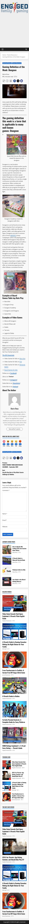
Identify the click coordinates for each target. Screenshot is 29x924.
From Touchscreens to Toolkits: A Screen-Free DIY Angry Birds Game (13, 671)
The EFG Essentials (8, 355)
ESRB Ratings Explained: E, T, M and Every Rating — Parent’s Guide (13, 747)
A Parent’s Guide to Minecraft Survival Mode (6, 560)
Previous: (12, 465)
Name (4, 514)
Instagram (13, 380)
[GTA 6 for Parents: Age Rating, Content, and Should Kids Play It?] (14, 847)
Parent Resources (17, 63)
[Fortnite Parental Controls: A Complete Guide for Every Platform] (14, 709)
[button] (2, 49)
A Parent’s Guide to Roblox (11, 696)
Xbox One (22, 358)
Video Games (7, 609)
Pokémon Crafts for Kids (6, 570)
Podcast (15, 386)
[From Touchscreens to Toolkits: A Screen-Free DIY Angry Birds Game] (14, 660)
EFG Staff (4, 649)
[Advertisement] (14, 30)
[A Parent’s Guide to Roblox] (14, 685)
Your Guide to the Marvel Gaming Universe (6, 581)
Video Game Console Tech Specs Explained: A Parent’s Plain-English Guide (13, 616)
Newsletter (16, 383)
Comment (6, 490)
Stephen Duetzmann (7, 620)
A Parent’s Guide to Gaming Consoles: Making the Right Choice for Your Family (14, 644)
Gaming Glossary (7, 63)
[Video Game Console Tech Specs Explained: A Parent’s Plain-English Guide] (14, 603)
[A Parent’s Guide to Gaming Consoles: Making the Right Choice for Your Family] (14, 631)
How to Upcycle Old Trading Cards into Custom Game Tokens (6, 549)
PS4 (20, 362)
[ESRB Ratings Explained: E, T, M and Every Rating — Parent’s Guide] (14, 735)
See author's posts (14, 429)
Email (4, 520)
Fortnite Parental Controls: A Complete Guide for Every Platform (13, 721)
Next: (13, 472)
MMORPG (13, 235)
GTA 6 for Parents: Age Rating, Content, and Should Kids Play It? (6, 775)
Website (4, 527)
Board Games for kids (10, 370)
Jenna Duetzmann (6, 675)
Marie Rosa (5, 74)
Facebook (13, 373)
